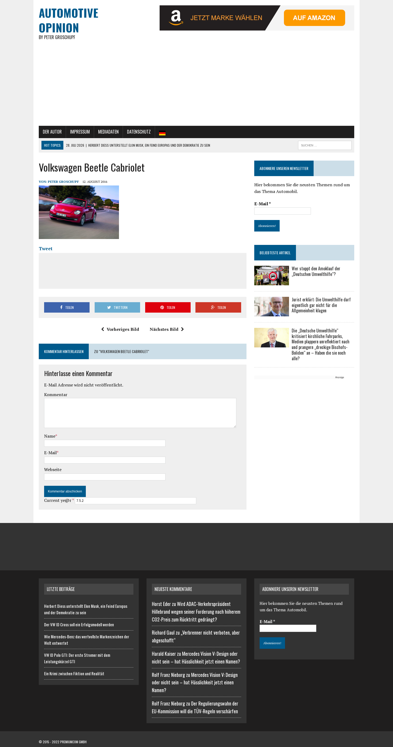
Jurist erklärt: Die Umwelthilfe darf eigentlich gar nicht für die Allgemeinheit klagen (321, 305)
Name (49, 436)
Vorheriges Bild (123, 329)
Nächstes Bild (164, 329)
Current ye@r (59, 500)
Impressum (80, 131)
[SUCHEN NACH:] (325, 144)
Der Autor (52, 131)
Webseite (52, 469)
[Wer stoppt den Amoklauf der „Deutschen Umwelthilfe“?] (271, 282)
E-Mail (50, 453)
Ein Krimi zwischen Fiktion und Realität (74, 673)
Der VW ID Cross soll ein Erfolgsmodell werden (79, 624)
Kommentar (55, 394)
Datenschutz (139, 131)
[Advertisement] (196, 85)
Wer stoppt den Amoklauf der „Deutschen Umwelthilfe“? (316, 271)
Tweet (45, 248)
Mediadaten (108, 131)
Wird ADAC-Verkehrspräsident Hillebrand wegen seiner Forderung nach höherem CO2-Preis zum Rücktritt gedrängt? (196, 611)
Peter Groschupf (63, 182)
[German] (162, 132)
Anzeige (339, 377)
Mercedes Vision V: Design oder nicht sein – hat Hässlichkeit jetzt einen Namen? (195, 682)
